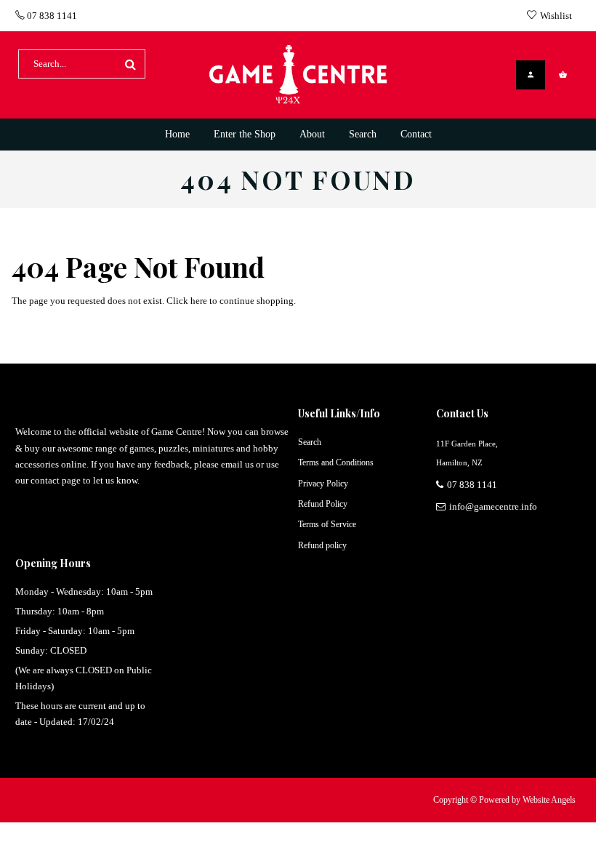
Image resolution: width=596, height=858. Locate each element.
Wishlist (556, 15)
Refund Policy (322, 504)
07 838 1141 (51, 15)
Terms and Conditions (336, 462)
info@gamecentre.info (493, 506)
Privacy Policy (323, 483)
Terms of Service (327, 524)
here (198, 300)
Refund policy (322, 545)
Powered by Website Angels (527, 800)
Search (309, 442)
